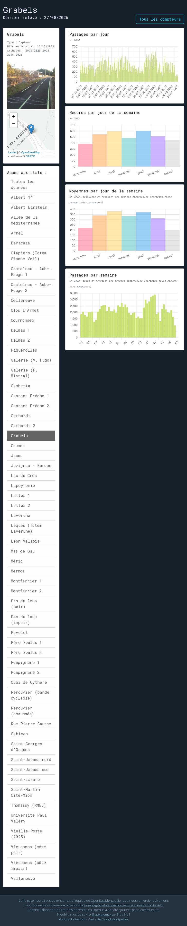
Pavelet (19, 632)
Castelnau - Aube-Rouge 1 (31, 271)
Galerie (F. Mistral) (24, 372)
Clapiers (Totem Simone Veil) (29, 255)
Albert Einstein (29, 207)
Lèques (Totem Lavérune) (26, 528)
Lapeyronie (23, 485)
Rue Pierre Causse (31, 723)
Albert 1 (22, 197)
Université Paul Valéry (29, 818)
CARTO (30, 156)
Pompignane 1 (25, 662)
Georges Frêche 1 (30, 395)
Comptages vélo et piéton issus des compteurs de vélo (123, 905)
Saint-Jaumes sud (30, 769)
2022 (28, 50)
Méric (17, 560)
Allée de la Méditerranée (25, 220)
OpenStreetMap (30, 152)
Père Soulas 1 (26, 642)
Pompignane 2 (25, 672)
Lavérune (20, 515)
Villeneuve (23, 878)
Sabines (19, 733)
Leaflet (12, 152)
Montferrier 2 (26, 590)
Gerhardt (20, 415)
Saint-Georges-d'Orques (28, 746)
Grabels (19, 435)
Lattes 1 (20, 495)
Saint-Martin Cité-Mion (25, 792)
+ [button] (13, 116)
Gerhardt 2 (23, 425)
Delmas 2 (20, 340)
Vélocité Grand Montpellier (108, 919)
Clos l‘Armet (25, 310)
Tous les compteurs (160, 19)
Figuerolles (24, 350)
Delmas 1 (20, 330)
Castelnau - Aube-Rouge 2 (31, 287)
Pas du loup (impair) (24, 619)
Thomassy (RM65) (28, 805)
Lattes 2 (20, 505)
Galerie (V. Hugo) (31, 360)
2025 (10, 54)
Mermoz (18, 570)
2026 (19, 54)
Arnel (17, 232)
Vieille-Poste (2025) (26, 833)
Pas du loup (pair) (24, 603)
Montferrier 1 (26, 580)
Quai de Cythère (29, 682)
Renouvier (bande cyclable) (30, 695)
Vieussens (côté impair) (28, 865)
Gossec (18, 445)
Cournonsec (22, 320)
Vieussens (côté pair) (28, 849)
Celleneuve (23, 300)
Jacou (16, 455)
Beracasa (20, 242)
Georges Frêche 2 (30, 405)
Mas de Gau (23, 551)
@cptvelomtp (101, 914)
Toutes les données (22, 184)
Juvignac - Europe (31, 465)
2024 (45, 50)
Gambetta (20, 385)
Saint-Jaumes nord (31, 759)
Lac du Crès (24, 475)
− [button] (13, 124)
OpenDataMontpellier (106, 900)
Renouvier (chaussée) (22, 710)
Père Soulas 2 (26, 652)
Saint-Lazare (25, 779)
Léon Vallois (25, 541)
